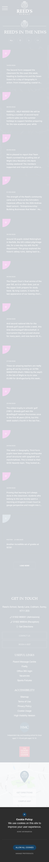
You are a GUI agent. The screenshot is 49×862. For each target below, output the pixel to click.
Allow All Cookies (24, 847)
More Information (24, 832)
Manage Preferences (24, 853)
